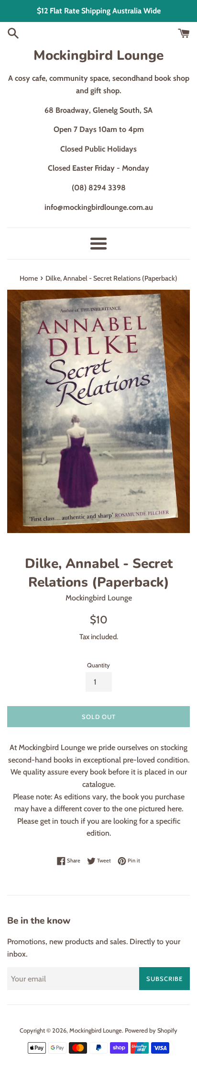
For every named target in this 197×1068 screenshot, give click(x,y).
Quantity (98, 665)
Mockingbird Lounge (98, 55)
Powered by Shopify (151, 1030)
